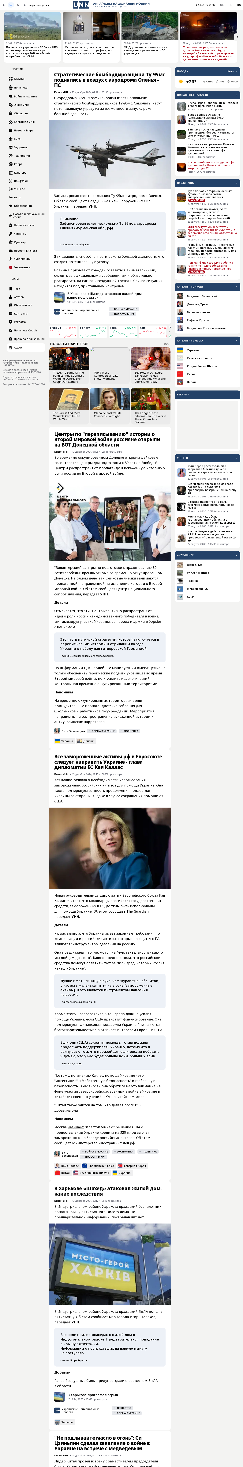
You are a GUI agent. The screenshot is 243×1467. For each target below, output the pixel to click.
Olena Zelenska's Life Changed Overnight (108, 414)
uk (222, 5)
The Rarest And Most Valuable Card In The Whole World (66, 416)
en (231, 5)
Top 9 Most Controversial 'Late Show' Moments (106, 375)
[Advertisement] (207, 425)
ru (239, 5)
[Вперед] (237, 37)
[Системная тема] (10, 5)
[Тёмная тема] (18, 5)
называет (76, 1127)
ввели (137, 700)
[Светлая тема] (3, 5)
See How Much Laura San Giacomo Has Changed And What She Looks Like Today (150, 377)
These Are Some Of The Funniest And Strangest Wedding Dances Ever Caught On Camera (68, 377)
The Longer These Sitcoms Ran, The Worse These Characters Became (150, 417)
